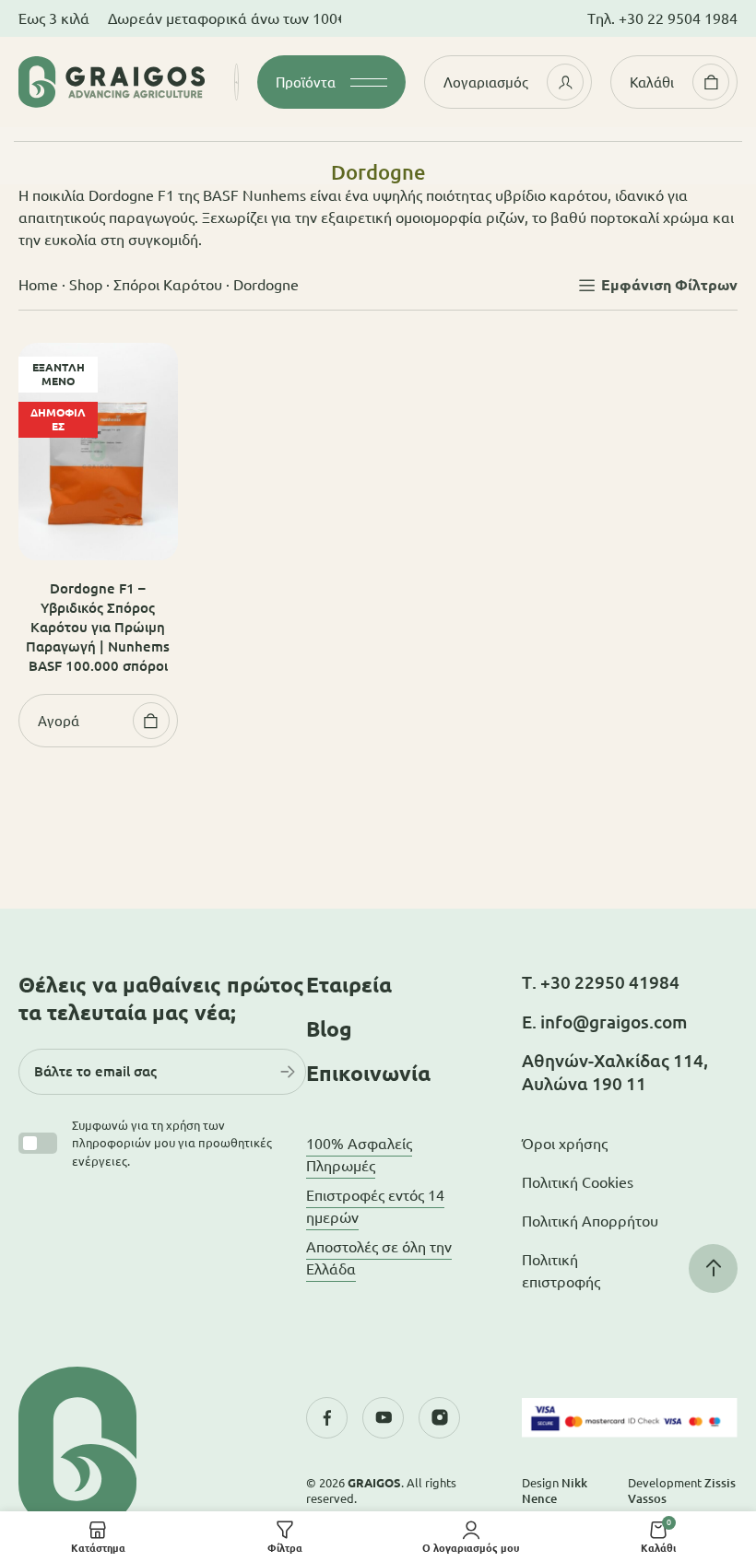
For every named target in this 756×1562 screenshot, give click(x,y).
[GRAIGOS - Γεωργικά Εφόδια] (111, 82)
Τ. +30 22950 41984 (600, 982)
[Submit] (287, 1071)
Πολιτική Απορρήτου (590, 1221)
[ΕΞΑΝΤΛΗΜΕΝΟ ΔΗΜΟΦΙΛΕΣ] (98, 449)
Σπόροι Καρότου (167, 284)
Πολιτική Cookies (577, 1182)
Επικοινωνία (368, 1073)
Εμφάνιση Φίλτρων (669, 284)
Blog (329, 1028)
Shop (85, 284)
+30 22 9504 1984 (678, 18)
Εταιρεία (349, 984)
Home (38, 284)
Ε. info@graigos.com (604, 1022)
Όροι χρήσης (565, 1143)
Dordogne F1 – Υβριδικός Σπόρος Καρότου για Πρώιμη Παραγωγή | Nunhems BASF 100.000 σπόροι (98, 627)
